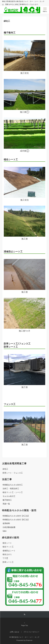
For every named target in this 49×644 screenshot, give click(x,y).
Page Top (24, 625)
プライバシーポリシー (31, 632)
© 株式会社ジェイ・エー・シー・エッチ (24, 637)
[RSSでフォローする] (24, 614)
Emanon (29, 640)
